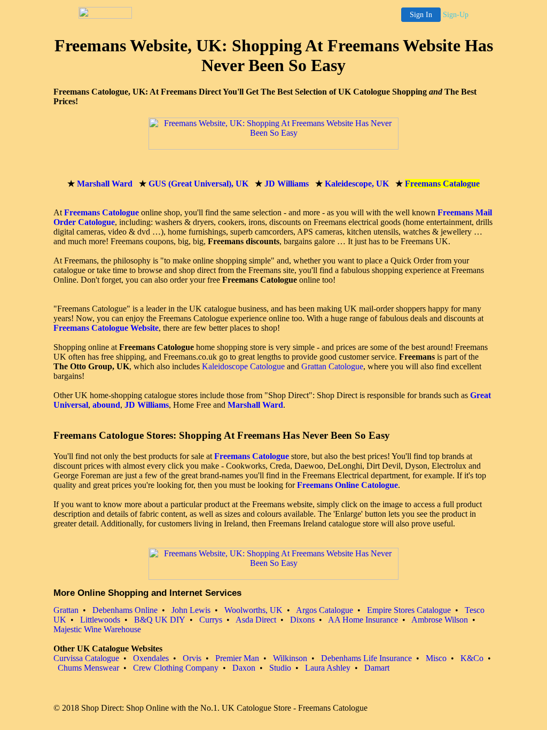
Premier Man (237, 658)
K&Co (471, 658)
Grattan (66, 610)
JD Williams (286, 183)
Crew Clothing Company (175, 667)
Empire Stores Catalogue (409, 610)
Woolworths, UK (253, 610)
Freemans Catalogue (442, 183)
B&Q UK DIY (159, 619)
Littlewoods (100, 619)
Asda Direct (256, 619)
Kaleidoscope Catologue (243, 366)
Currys (210, 619)
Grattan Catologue (332, 366)
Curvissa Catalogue (86, 658)
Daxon (243, 667)
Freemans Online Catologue (347, 485)
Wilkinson (290, 658)
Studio (280, 667)
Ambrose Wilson (439, 619)
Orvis (192, 658)
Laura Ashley (327, 667)
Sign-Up (455, 15)
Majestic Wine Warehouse (97, 629)
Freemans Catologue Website (106, 327)
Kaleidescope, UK (357, 183)
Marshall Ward (104, 183)
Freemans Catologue (101, 212)
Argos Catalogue (324, 610)
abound (106, 404)
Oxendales (151, 658)
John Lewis (190, 610)
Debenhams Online (125, 610)
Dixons (302, 619)
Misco (436, 658)
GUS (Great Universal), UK (198, 183)
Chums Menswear (88, 667)
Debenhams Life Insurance (366, 658)
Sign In (421, 15)
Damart (376, 667)
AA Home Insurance (363, 619)
